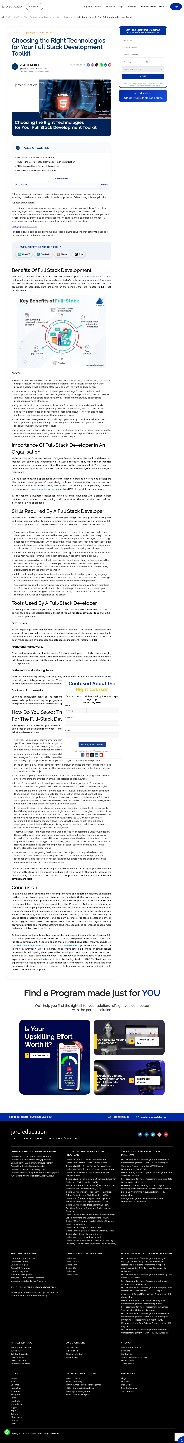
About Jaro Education (131, 1347)
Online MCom (72, 1261)
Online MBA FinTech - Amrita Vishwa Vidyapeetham (90, 1169)
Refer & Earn (72, 1357)
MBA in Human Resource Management (84, 1384)
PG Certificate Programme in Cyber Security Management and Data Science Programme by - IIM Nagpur (146, 1323)
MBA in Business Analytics (78, 1394)
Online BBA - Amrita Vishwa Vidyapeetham (31, 1156)
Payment (125, 1350)
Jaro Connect (127, 1391)
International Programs (21, 1274)
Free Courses (127, 1384)
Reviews (125, 1381)
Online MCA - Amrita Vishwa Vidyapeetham (86, 1162)
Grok (81, 254)
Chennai (15, 1384)
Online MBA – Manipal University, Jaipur (84, 1227)
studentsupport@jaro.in (153, 1117)
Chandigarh (16, 1417)
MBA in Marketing (74, 1381)
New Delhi (15, 1401)
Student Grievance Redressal (134, 1357)
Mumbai (14, 1378)
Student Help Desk (74, 1354)
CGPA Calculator (18, 1360)
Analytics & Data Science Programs (27, 1277)
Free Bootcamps (129, 1388)
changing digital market (24, 226)
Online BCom (72, 1274)
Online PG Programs (20, 1264)
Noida (13, 1397)
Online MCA (71, 1264)
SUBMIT (143, 76)
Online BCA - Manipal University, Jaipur (29, 1169)
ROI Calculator (17, 1350)
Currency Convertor (20, 1363)
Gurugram (15, 1394)
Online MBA (71, 1258)
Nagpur (14, 1407)
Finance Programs (19, 1271)
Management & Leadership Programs (28, 1281)
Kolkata (14, 1414)
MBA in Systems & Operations (80, 1388)
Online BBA (71, 1271)
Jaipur (13, 1410)
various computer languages (43, 489)
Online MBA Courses (20, 1261)
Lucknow (15, 1420)
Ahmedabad (16, 1404)
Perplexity (45, 254)
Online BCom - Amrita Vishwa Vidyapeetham (32, 1163)
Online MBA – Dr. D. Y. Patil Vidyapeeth (83, 1237)
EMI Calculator (17, 1357)
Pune (13, 1381)
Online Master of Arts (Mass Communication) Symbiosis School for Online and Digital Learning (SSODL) (88, 1208)
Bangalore (15, 1391)
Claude (64, 254)
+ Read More (61, 178)
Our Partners (72, 1347)
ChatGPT (26, 254)
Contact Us (110, 6)
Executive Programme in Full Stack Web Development (48, 945)
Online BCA (71, 1268)
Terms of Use (127, 1363)
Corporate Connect (92, 6)
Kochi (13, 1423)
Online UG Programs (20, 1268)
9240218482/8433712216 (63, 1138)
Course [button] (32, 6)
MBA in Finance (73, 1378)
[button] (163, 6)
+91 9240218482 (120, 1117)
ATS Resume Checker (21, 1347)
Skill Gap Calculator (20, 1354)
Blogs (121, 6)
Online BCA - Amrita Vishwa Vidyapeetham (31, 1159)
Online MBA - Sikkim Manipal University (84, 1234)
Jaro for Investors (148, 6)
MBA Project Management (78, 1391)
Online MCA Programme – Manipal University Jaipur (90, 1230)
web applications (93, 276)
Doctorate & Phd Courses (23, 1258)
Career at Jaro (73, 1350)
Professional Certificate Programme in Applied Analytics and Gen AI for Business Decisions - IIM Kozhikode (143, 1268)
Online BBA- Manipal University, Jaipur (28, 1166)
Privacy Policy (127, 1360)
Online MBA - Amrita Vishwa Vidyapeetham (86, 1159)
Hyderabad (16, 1388)
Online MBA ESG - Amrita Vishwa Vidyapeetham (88, 1166)
